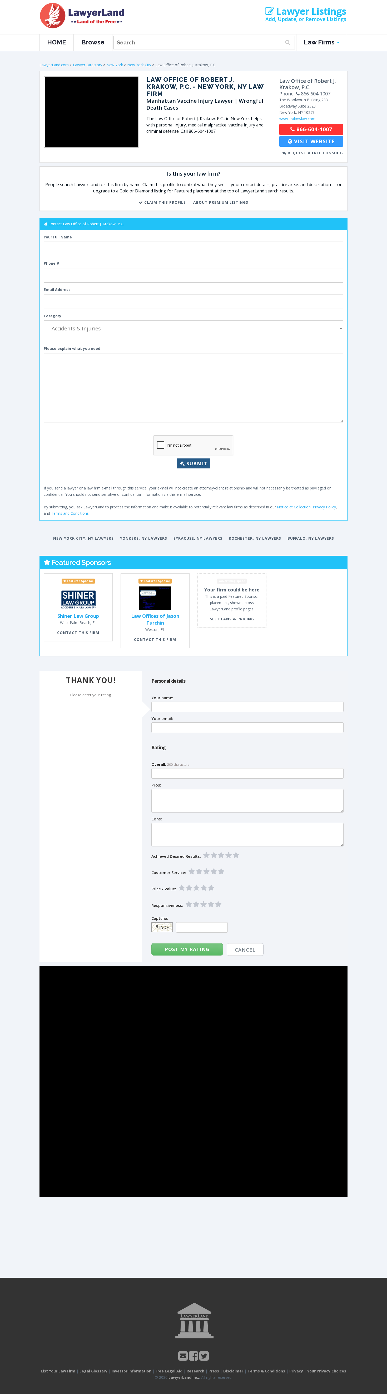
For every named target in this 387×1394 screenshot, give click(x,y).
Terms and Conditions (70, 513)
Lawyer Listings (310, 11)
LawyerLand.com (54, 64)
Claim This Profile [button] (164, 202)
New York (114, 64)
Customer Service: (168, 872)
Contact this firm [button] (78, 632)
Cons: (156, 818)
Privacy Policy (324, 506)
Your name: (162, 697)
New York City (139, 64)
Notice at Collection (294, 506)
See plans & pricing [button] (232, 618)
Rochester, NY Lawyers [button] (255, 538)
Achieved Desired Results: (176, 856)
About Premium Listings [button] (220, 202)
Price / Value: (163, 888)
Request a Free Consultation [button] (314, 152)
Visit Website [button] (313, 141)
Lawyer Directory (87, 64)
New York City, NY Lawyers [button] (83, 538)
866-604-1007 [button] (313, 129)
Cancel (245, 950)
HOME (56, 42)
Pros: (156, 785)
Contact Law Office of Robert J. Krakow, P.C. (86, 223)
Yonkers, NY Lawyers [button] (143, 538)
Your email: (162, 718)
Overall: (158, 764)
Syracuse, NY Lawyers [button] (197, 538)
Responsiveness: (167, 905)
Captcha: (159, 918)
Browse (93, 42)
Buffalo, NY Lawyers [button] (310, 538)
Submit (196, 463)
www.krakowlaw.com (297, 118)
